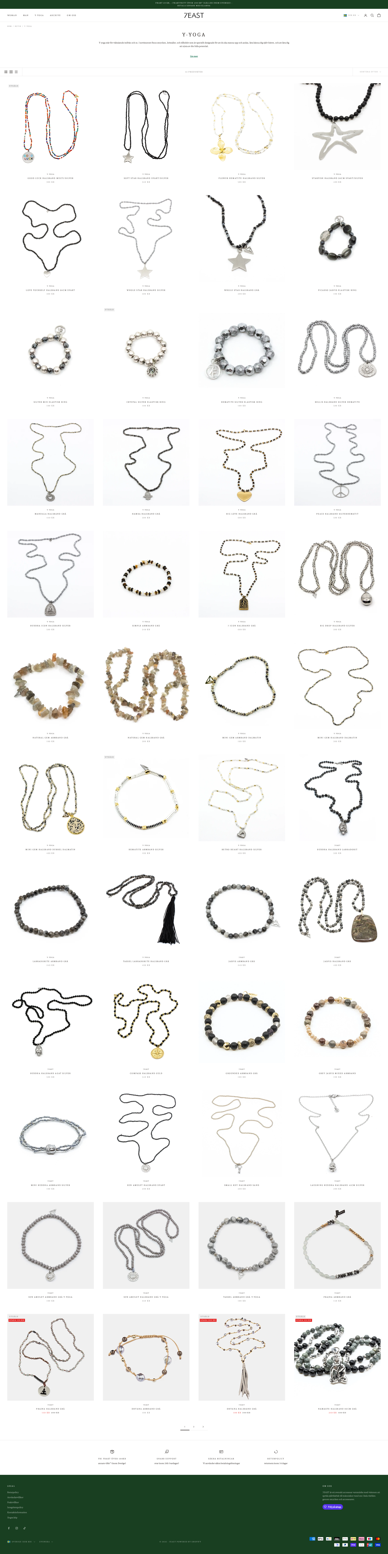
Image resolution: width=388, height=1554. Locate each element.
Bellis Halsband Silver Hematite (337, 402)
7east (337, 845)
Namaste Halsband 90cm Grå (337, 1409)
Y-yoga (28, 26)
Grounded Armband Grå (242, 1073)
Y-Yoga (50, 174)
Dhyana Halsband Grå (242, 1409)
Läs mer (194, 56)
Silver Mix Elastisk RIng (50, 402)
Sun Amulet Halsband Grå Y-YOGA (146, 1297)
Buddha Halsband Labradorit (337, 849)
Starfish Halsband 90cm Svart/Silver (337, 178)
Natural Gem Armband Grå (51, 738)
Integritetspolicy (15, 1507)
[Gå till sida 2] (203, 1426)
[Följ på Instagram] (16, 1528)
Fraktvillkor (13, 1502)
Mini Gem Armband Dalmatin (241, 738)
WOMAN (12, 15)
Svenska (44, 1542)
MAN (26, 15)
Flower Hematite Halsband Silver (242, 178)
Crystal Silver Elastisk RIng (146, 402)
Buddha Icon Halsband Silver (50, 626)
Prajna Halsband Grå (50, 1409)
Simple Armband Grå (146, 626)
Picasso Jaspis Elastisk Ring (337, 290)
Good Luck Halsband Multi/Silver (51, 178)
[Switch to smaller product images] (11, 72)
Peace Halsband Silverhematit (337, 514)
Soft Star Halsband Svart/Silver (146, 178)
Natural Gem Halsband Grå (146, 738)
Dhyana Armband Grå (146, 1409)
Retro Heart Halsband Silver (242, 849)
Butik (18, 26)
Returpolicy (13, 1492)
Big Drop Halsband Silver (337, 626)
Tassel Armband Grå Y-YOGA (242, 1297)
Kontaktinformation (17, 1512)
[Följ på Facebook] (8, 1528)
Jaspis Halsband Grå (337, 961)
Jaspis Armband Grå (242, 961)
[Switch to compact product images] (16, 72)
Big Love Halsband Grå (241, 514)
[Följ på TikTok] (24, 1528)
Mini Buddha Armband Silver (50, 1185)
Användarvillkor (15, 1497)
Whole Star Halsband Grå (241, 290)
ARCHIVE (55, 15)
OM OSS (71, 15)
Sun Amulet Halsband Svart (146, 1185)
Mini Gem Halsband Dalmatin (337, 738)
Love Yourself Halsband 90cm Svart (50, 290)
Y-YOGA (39, 15)
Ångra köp (12, 1517)
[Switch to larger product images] (6, 72)
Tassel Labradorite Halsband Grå (146, 961)
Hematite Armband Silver (146, 849)
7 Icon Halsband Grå (242, 626)
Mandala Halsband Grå (50, 514)
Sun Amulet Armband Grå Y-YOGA (50, 1297)
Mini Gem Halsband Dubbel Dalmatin (50, 849)
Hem (9, 26)
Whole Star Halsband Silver (146, 290)
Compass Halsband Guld (146, 1073)
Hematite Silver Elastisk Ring (242, 402)
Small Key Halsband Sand (241, 1185)
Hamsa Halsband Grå (146, 514)
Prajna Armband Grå (337, 1297)
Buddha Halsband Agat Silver (50, 1073)
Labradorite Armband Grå (51, 961)
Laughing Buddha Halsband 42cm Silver (337, 1185)
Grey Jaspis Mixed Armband (337, 1073)
